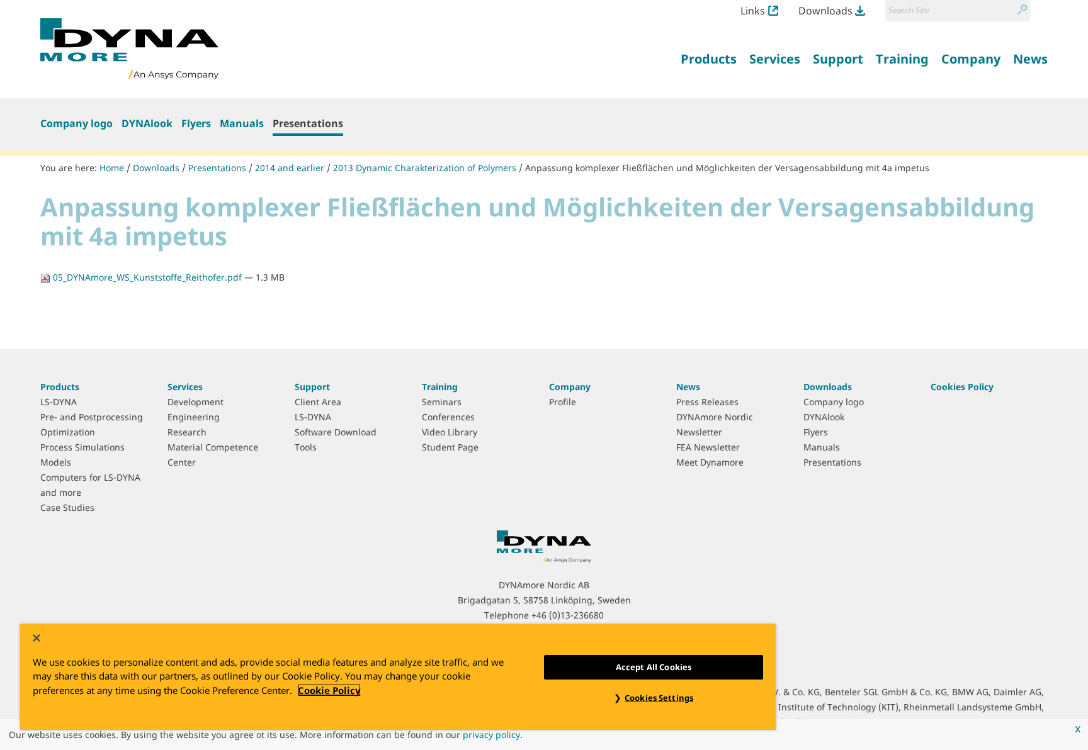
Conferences (448, 417)
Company (570, 387)
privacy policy (491, 735)
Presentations (308, 123)
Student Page (450, 447)
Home (111, 168)
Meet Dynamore (710, 462)
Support (312, 387)
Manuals (242, 123)
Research (187, 432)
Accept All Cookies (653, 667)
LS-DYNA (58, 402)
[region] (398, 677)
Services (185, 387)
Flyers (196, 123)
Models (55, 462)
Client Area (318, 402)
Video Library (449, 432)
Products (59, 387)
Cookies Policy (962, 387)
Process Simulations (82, 447)
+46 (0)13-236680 (567, 615)
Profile (562, 402)
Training (440, 387)
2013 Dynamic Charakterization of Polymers (424, 168)
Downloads (825, 11)
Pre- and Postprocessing (91, 417)
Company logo (76, 123)
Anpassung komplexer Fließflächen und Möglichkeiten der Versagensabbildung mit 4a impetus (727, 168)
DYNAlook (147, 123)
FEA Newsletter (708, 447)
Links (752, 11)
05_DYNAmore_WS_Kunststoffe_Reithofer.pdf (147, 277)
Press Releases (707, 402)
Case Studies (67, 507)
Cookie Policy (329, 690)
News (688, 387)
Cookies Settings (659, 697)
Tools (306, 447)
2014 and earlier (289, 168)
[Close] (36, 638)
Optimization (67, 432)
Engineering (193, 417)
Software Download (336, 432)
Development (195, 402)
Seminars (442, 402)
